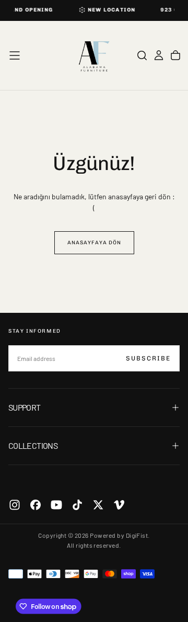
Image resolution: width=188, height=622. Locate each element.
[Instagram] (14, 505)
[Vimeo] (119, 505)
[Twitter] (98, 505)
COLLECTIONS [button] (32, 445)
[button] (14, 55)
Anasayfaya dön (94, 243)
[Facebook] (35, 505)
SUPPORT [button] (24, 407)
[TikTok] (77, 505)
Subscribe (148, 358)
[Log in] (158, 55)
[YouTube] (56, 505)
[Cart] (175, 55)
